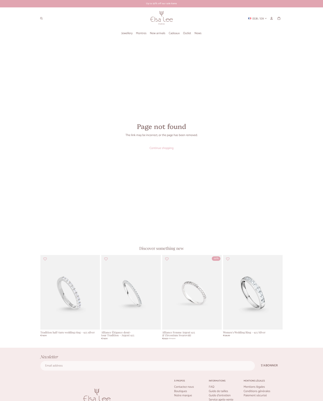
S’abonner (269, 365)
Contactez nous (184, 387)
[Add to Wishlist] (45, 259)
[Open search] (41, 18)
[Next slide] (95, 292)
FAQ (211, 387)
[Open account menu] (271, 18)
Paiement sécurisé (255, 395)
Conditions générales (257, 391)
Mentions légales (254, 387)
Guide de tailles (218, 391)
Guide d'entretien (220, 395)
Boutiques (180, 391)
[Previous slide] (45, 292)
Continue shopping (161, 148)
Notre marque (183, 395)
